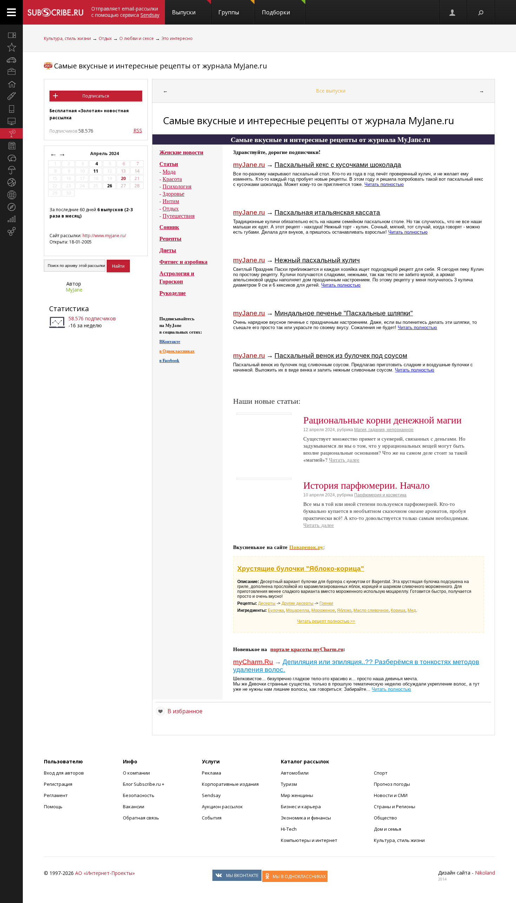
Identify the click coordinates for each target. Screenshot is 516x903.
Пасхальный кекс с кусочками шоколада (337, 164)
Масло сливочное (371, 610)
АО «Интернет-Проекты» (105, 873)
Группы (228, 12)
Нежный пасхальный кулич (317, 260)
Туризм (289, 784)
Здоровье (173, 193)
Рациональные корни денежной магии (382, 419)
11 (95, 171)
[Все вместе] (11, 35)
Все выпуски (330, 90)
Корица (398, 610)
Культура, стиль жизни (67, 38)
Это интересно (177, 38)
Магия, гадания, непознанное (384, 429)
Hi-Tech (289, 829)
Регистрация (58, 784)
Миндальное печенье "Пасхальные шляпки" (343, 313)
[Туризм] (11, 207)
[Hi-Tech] (11, 108)
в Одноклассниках (176, 351)
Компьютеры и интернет (309, 840)
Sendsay (211, 795)
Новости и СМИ (391, 795)
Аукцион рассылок (222, 806)
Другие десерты (297, 603)
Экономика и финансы (306, 818)
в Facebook (169, 360)
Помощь (53, 806)
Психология (177, 186)
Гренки (326, 603)
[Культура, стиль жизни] (11, 133)
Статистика (69, 308)
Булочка (276, 610)
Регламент (56, 795)
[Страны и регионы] (11, 194)
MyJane (74, 289)
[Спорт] (11, 182)
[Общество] (11, 158)
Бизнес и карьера (301, 806)
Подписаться (95, 96)
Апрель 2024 (105, 153)
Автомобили (295, 773)
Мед (412, 610)
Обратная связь (141, 818)
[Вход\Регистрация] (453, 12)
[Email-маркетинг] (11, 231)
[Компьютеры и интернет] (11, 121)
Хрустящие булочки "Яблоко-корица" (300, 568)
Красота (172, 178)
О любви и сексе (136, 38)
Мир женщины (297, 795)
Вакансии (133, 806)
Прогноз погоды (392, 784)
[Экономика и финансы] (11, 219)
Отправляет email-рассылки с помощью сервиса (125, 11)
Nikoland (485, 872)
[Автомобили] (11, 59)
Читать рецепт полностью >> (326, 621)
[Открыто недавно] (11, 47)
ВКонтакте (169, 342)
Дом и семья (387, 829)
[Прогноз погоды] (11, 170)
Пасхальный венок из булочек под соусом (340, 355)
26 (109, 186)
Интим (171, 201)
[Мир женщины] (11, 96)
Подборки (276, 12)
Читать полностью (384, 184)
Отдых (105, 38)
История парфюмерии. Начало (366, 484)
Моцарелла (297, 610)
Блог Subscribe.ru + (144, 784)
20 (123, 178)
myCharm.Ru (253, 661)
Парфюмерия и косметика (380, 495)
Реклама (211, 773)
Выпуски (184, 12)
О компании (136, 773)
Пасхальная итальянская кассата (327, 212)
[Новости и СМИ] (11, 145)
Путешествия (178, 215)
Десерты (267, 603)
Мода (169, 171)
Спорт (381, 773)
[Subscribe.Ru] (55, 12)
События (211, 818)
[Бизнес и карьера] (11, 72)
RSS (137, 130)
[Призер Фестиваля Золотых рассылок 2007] (48, 66)
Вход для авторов (64, 773)
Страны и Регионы (394, 806)
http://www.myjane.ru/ (104, 236)
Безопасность (138, 795)
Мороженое (323, 610)
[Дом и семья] (11, 84)
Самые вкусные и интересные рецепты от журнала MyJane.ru (160, 66)
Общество (385, 818)
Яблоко (344, 610)
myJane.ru (249, 164)
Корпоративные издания (230, 784)
